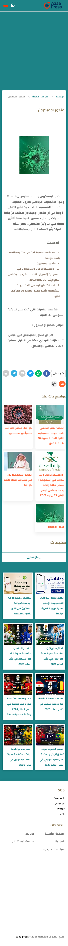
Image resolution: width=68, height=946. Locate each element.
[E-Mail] (22, 373)
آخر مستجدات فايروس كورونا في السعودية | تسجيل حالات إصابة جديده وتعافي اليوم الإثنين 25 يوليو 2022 (34, 274)
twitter (61, 808)
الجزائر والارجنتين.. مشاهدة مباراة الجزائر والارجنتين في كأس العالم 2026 (51, 656)
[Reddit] (62, 384)
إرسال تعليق (34, 557)
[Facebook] (46, 373)
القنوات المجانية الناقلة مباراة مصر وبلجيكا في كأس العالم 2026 (50, 703)
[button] (12, 5)
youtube (60, 803)
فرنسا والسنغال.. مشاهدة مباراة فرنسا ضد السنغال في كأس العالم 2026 (19, 656)
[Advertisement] (34, 54)
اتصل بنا (60, 841)
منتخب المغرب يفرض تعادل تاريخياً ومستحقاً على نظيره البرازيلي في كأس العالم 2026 (51, 757)
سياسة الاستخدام (23, 841)
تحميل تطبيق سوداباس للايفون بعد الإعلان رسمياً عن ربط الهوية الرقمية (51, 606)
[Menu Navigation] (5, 6)
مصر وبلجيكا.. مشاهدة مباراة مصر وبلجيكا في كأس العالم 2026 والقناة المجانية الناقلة (19, 706)
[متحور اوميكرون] (50, 513)
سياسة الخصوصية (54, 849)
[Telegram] (14, 373)
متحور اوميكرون (46, 263)
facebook (59, 798)
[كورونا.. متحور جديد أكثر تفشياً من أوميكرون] (18, 414)
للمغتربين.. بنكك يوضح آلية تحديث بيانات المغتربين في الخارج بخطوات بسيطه (19, 606)
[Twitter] (30, 373)
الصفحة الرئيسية (55, 833)
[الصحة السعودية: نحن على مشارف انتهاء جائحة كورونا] (18, 461)
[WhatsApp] (38, 373)
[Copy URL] (54, 384)
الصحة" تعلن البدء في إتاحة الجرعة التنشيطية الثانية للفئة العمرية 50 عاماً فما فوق (35, 291)
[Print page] (6, 373)
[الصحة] (50, 414)
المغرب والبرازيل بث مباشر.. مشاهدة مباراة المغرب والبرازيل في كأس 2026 (19, 757)
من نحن (29, 833)
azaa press (22, 936)
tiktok (61, 814)
